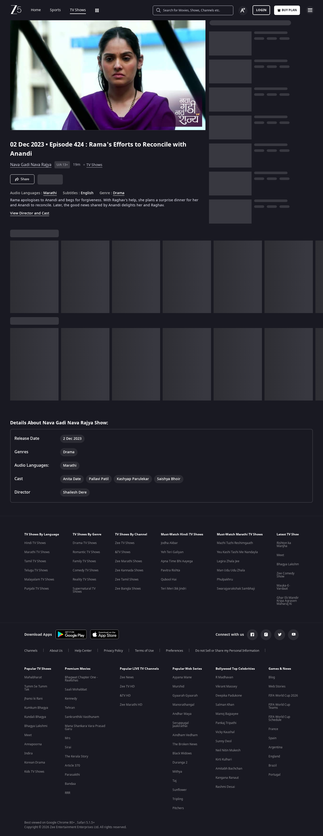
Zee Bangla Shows (128, 588)
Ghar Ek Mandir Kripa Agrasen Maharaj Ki (288, 600)
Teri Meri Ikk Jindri (173, 588)
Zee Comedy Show (285, 575)
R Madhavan (224, 677)
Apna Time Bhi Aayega (177, 561)
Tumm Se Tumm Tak (35, 688)
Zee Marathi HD (131, 704)
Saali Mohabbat (76, 689)
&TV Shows (122, 552)
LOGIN (261, 10)
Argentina (275, 747)
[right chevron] (317, 277)
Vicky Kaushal (225, 732)
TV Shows (78, 10)
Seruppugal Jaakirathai (181, 724)
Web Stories (277, 686)
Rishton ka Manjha (284, 544)
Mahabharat (33, 677)
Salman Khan (225, 704)
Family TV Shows (84, 561)
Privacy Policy (113, 650)
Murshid (178, 686)
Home (36, 10)
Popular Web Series (187, 668)
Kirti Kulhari (224, 759)
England (274, 756)
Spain (272, 738)
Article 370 (72, 765)
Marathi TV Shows (37, 552)
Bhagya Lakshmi (288, 564)
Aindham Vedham (185, 735)
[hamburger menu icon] (310, 10)
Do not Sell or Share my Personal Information (227, 650)
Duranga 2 (180, 762)
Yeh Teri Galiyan (172, 552)
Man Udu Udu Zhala (231, 570)
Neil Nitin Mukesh (228, 750)
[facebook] (252, 634)
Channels (30, 650)
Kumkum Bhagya (36, 707)
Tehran (70, 707)
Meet (280, 555)
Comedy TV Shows (86, 570)
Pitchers (178, 808)
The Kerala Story (76, 756)
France (273, 729)
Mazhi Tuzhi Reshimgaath (235, 543)
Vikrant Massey (226, 686)
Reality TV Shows (84, 579)
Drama (118, 193)
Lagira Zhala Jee (228, 561)
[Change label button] (243, 10)
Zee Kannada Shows (129, 570)
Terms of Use (144, 650)
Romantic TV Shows (86, 552)
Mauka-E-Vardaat (283, 587)
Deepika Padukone (229, 695)
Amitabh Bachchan (229, 768)
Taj (175, 780)
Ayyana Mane (182, 677)
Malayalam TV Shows (39, 579)
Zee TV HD (127, 686)
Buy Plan (289, 10)
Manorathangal (183, 704)
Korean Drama (34, 762)
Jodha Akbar (169, 543)
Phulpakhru (225, 579)
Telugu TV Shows (36, 570)
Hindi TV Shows (35, 543)
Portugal (274, 774)
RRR (67, 793)
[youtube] (293, 634)
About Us (56, 650)
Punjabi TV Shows (36, 588)
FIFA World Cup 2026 (283, 695)
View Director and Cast (29, 213)
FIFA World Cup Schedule (279, 718)
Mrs (67, 738)
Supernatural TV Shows (84, 590)
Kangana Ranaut (227, 777)
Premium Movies (77, 668)
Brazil (273, 765)
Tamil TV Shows (35, 561)
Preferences (174, 650)
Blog (272, 677)
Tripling (178, 799)
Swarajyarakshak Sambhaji (236, 588)
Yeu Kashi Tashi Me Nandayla (237, 552)
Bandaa (70, 784)
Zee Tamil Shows (127, 579)
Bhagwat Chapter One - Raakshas (81, 679)
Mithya (177, 771)
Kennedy (71, 698)
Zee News (127, 677)
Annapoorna (33, 744)
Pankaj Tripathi (226, 723)
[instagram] (266, 634)
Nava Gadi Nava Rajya (30, 165)
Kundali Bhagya (35, 717)
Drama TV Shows (85, 543)
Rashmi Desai (225, 787)
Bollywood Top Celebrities (235, 668)
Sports (55, 10)
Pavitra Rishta (170, 570)
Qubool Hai (169, 579)
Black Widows (182, 753)
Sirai (68, 747)
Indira (28, 753)
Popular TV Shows (37, 668)
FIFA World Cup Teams (279, 706)
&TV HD (125, 695)
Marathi (50, 193)
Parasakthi (72, 774)
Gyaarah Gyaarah (185, 695)
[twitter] (279, 634)
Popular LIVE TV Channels (139, 668)
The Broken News (185, 744)
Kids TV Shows (34, 771)
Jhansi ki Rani (33, 698)
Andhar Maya (182, 714)
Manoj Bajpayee (227, 714)
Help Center (83, 650)
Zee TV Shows (125, 543)
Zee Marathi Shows (128, 561)
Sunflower (180, 790)
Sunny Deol (224, 741)
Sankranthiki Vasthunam (82, 717)
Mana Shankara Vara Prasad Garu (85, 727)
